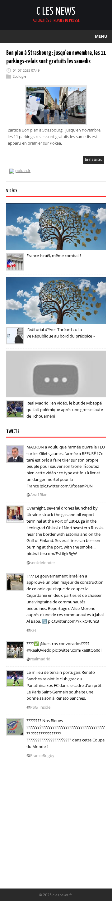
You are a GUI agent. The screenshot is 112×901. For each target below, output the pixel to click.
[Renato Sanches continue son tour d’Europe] (15, 683)
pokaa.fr (22, 170)
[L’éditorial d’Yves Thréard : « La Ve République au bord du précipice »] (15, 340)
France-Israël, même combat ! (53, 255)
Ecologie (19, 76)
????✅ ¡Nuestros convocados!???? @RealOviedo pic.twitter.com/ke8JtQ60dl (63, 647)
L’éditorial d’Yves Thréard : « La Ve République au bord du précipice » (60, 333)
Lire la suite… (93, 160)
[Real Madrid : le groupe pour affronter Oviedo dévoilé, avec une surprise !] (15, 654)
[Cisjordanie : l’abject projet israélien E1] (15, 586)
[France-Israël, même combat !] (15, 266)
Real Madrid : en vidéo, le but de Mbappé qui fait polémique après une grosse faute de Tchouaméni (64, 409)
